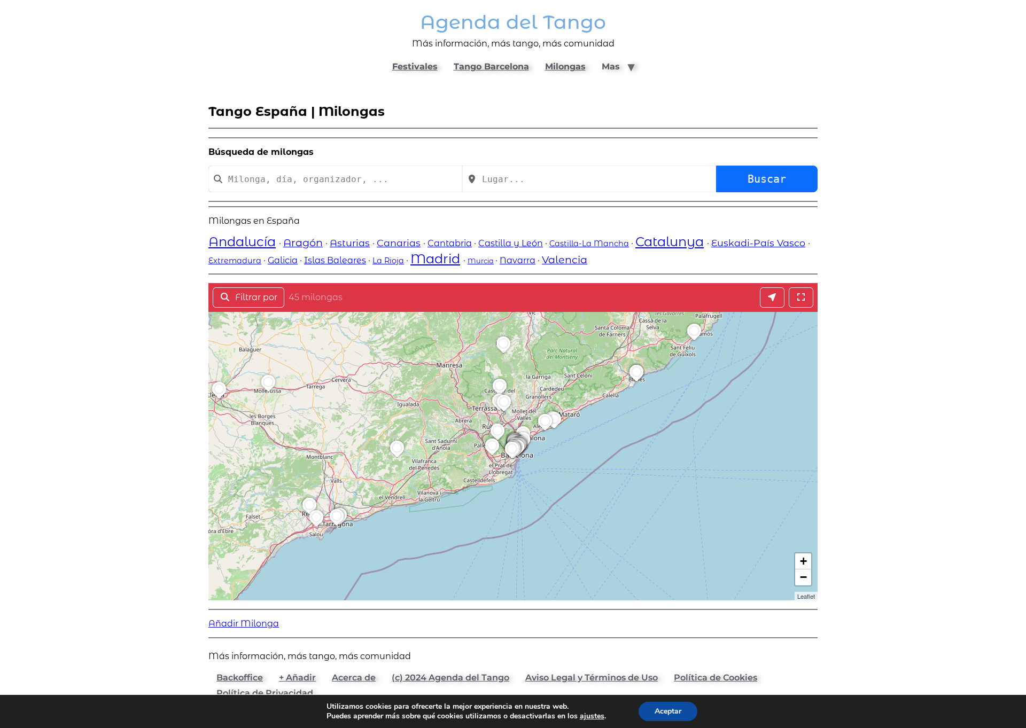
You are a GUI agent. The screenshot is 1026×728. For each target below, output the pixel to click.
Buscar (767, 179)
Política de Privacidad (264, 693)
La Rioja (388, 260)
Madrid (435, 259)
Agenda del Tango (513, 22)
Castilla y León (510, 243)
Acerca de (354, 677)
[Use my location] (772, 297)
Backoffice (239, 677)
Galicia (283, 260)
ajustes (592, 716)
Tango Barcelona (491, 66)
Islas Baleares (335, 260)
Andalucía (242, 241)
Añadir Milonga (243, 624)
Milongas (565, 66)
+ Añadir (297, 677)
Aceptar (668, 711)
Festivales (415, 66)
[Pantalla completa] (801, 297)
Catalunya (669, 241)
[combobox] (335, 179)
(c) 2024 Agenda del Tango (450, 677)
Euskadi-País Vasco (758, 242)
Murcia (481, 261)
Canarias (399, 242)
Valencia (564, 259)
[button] (513, 458)
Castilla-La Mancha (589, 243)
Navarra (517, 260)
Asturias (350, 242)
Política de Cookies (715, 677)
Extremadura (234, 260)
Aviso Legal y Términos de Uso (591, 677)
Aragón (303, 242)
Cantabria (450, 243)
